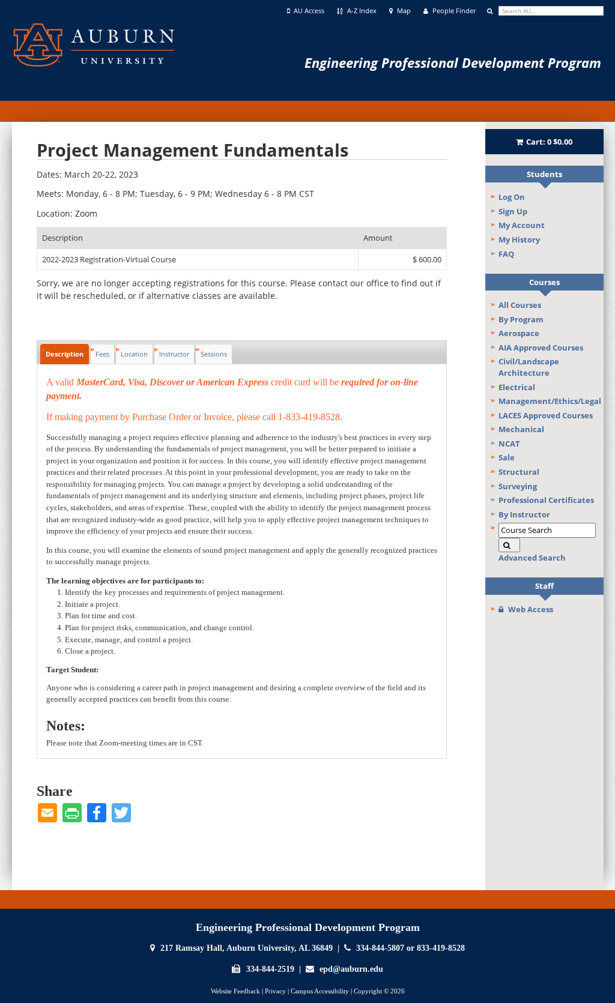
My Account (521, 225)
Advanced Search (532, 557)
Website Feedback (235, 991)
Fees (102, 353)
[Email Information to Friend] (47, 812)
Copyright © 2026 (379, 991)
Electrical (516, 387)
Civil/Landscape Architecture (528, 367)
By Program (521, 319)
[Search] (509, 545)
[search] (551, 11)
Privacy (275, 991)
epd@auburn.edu (351, 969)
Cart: (549, 141)
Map (403, 11)
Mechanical (521, 429)
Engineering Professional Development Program (452, 62)
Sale (506, 457)
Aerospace (518, 333)
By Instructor (524, 514)
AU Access (308, 11)
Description (64, 353)
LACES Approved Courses (545, 415)
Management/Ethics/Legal (549, 401)
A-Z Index (361, 11)
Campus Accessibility (320, 991)
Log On (511, 196)
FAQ (506, 253)
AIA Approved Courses (540, 347)
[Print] (72, 812)
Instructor (174, 353)
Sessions (214, 353)
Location (134, 353)
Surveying (517, 486)
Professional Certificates (546, 500)
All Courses (519, 305)
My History (519, 239)
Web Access (530, 609)
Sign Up (512, 211)
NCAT (509, 443)
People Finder (453, 11)
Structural (518, 471)
